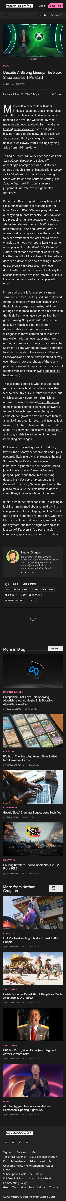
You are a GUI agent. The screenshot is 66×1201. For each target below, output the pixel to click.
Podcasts (8, 933)
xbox (32, 600)
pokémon (8, 751)
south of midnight (31, 595)
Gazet (52, 1196)
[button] (7, 1152)
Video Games (29, 584)
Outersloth (9, 484)
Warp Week (9, 860)
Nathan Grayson (16, 84)
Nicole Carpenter (15, 764)
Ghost (43, 1196)
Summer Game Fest (15, 600)
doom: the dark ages (16, 589)
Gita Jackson (12, 817)
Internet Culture (13, 691)
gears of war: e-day (42, 589)
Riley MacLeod (13, 708)
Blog (6, 65)
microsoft (11, 595)
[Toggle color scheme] (43, 15)
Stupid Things (11, 807)
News (6, 1101)
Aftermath (16, 1196)
